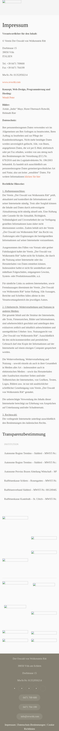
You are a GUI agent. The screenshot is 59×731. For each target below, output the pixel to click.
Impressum (10, 724)
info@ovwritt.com (30, 716)
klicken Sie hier (32, 176)
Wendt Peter (8, 97)
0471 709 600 (30, 697)
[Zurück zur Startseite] (11, 11)
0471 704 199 (30, 707)
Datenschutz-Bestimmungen (31, 724)
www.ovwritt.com (11, 82)
